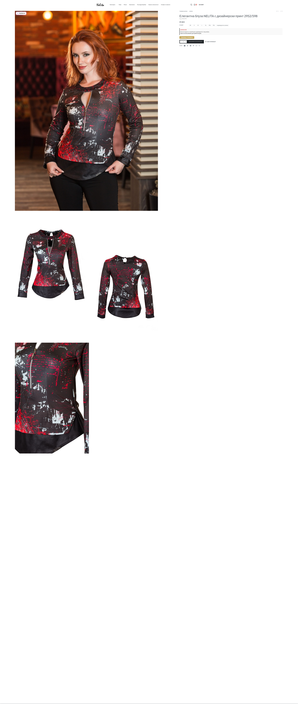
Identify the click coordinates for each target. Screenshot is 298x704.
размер (181, 25)
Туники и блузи (183, 11)
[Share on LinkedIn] (190, 45)
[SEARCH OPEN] (191, 5)
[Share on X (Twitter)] (184, 45)
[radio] (190, 25)
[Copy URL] (199, 45)
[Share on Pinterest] (193, 45)
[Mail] (196, 45)
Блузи (191, 11)
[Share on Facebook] (187, 45)
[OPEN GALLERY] (86, 111)
